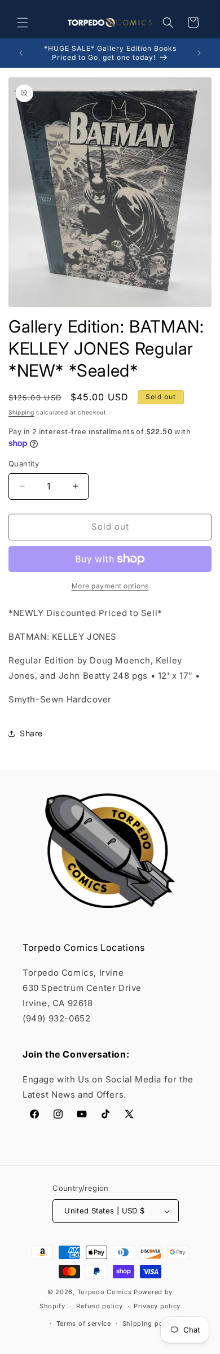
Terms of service (83, 1323)
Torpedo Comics (104, 1292)
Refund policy (99, 1306)
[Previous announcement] (20, 53)
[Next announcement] (199, 53)
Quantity (23, 463)
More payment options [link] (110, 586)
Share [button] (31, 733)
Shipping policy (148, 1323)
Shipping (21, 412)
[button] (22, 22)
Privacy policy (157, 1306)
